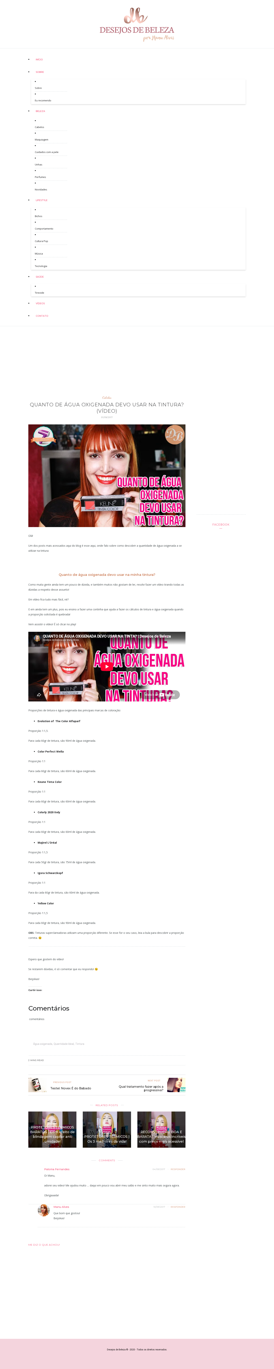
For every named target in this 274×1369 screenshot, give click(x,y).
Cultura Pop (41, 241)
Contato (42, 315)
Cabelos (39, 127)
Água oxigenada (42, 1043)
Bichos (38, 216)
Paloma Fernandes (57, 1169)
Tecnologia (41, 266)
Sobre (40, 72)
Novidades (41, 189)
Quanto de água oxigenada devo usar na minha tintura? (107, 575)
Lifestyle (42, 200)
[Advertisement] (137, 357)
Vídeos (40, 303)
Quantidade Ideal (64, 1043)
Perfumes (40, 177)
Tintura (79, 1043)
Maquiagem (41, 139)
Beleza (40, 111)
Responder (178, 1169)
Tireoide (39, 292)
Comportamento (44, 228)
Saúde (40, 276)
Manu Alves (61, 1207)
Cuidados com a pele (47, 152)
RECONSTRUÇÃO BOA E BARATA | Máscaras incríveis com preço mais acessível (161, 1136)
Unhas (38, 164)
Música (39, 253)
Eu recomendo (43, 100)
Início (39, 59)
